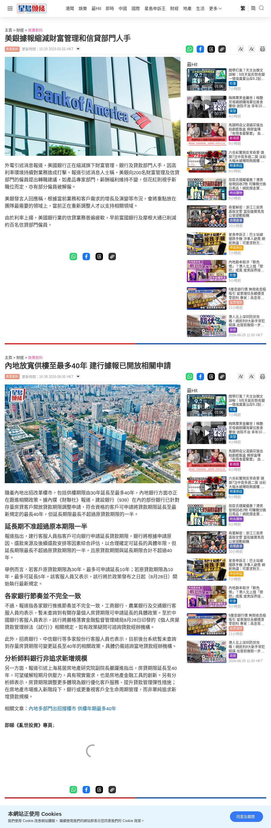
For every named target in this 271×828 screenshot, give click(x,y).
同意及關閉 (245, 817)
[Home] (31, 8)
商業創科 (35, 30)
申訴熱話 (236, 247)
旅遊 (233, 330)
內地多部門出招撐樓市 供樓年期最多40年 (72, 708)
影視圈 (234, 138)
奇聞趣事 (236, 220)
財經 (20, 30)
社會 (233, 83)
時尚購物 (236, 193)
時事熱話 (236, 165)
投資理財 (236, 302)
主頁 (8, 30)
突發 (233, 111)
